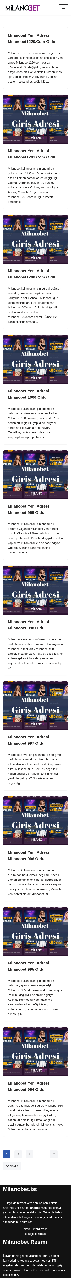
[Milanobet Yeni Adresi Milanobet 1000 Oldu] (35, 359)
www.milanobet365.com (29, 1270)
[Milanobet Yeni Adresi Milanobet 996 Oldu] (35, 820)
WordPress (40, 1229)
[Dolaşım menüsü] (63, 7)
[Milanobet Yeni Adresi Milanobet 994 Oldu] (35, 1051)
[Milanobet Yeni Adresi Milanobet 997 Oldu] (35, 705)
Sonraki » (12, 1166)
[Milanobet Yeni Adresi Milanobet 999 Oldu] (35, 474)
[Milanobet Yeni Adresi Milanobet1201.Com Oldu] (35, 119)
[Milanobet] (22, 8)
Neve (27, 1229)
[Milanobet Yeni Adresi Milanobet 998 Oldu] (35, 590)
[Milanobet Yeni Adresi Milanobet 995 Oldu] (35, 931)
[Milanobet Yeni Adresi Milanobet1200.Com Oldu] (35, 239)
